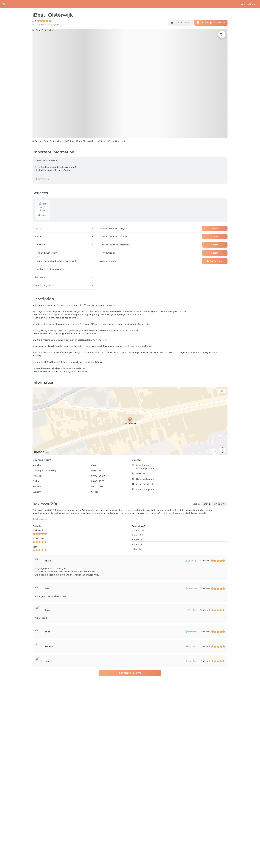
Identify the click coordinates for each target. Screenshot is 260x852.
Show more (42, 179)
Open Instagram (145, 489)
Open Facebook (145, 484)
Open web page (145, 479)
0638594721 (142, 473)
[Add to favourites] (221, 34)
